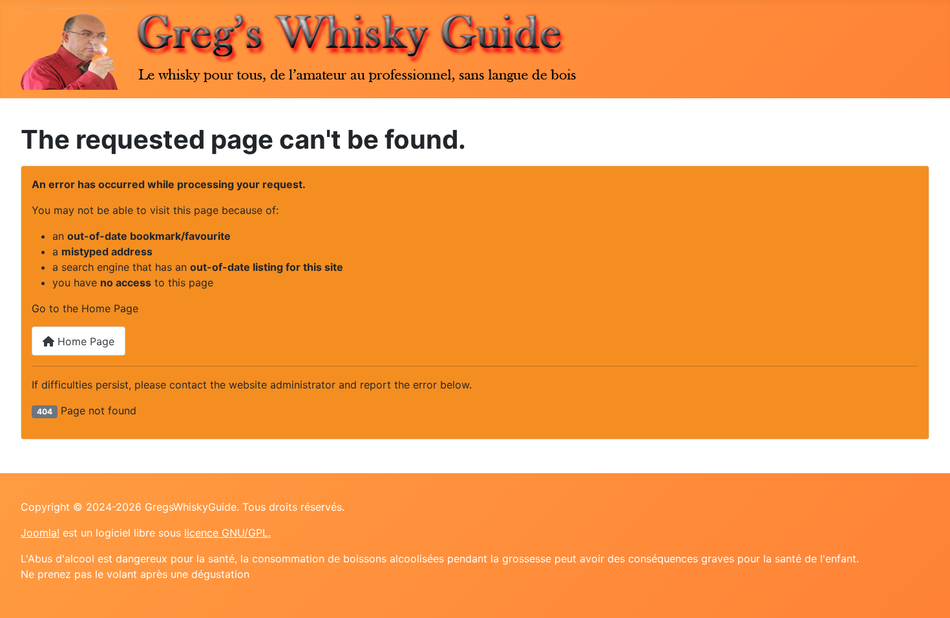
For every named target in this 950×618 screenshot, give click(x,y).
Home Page (84, 341)
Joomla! (40, 532)
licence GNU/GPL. (227, 532)
